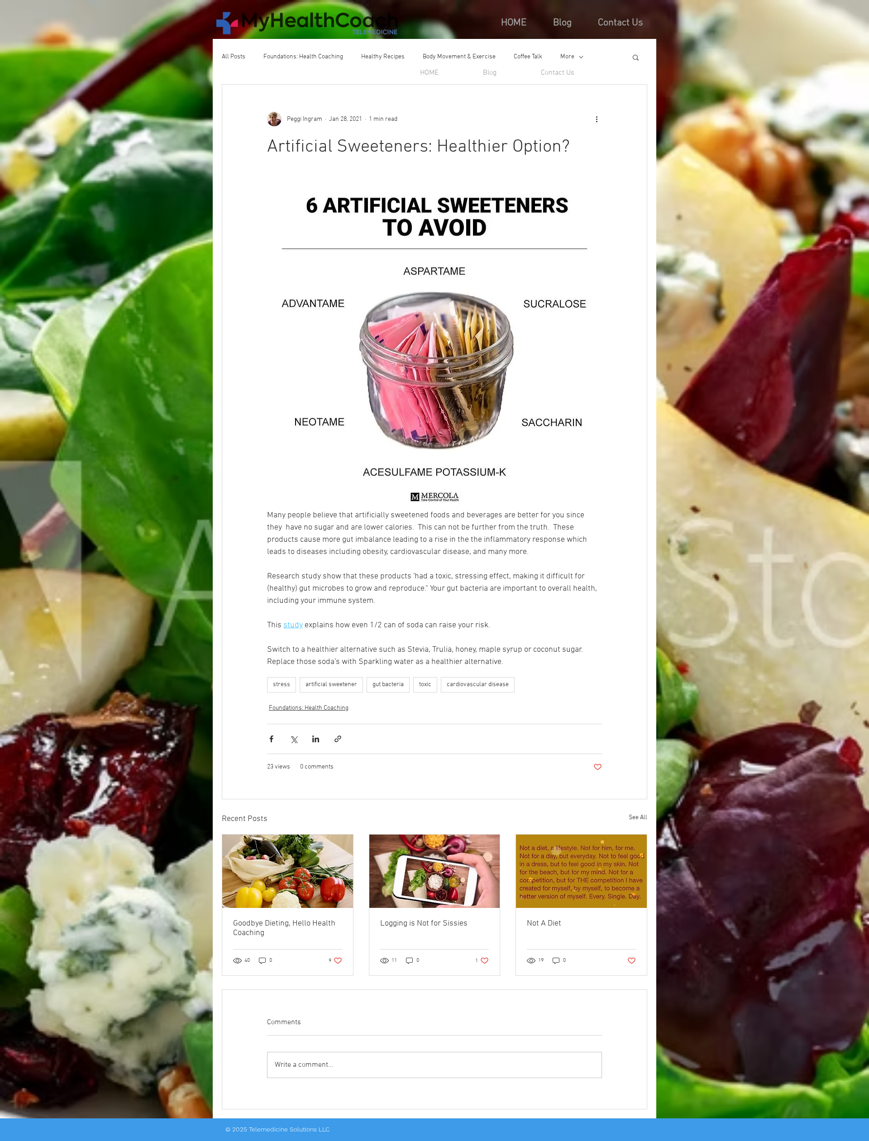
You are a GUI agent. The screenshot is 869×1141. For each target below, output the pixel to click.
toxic (425, 684)
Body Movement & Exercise (459, 57)
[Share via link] (338, 739)
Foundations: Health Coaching (303, 57)
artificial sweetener (331, 684)
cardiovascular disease (478, 684)
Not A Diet (544, 923)
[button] (635, 57)
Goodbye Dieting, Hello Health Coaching (284, 928)
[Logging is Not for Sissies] (434, 871)
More (567, 57)
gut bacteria (388, 684)
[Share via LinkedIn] (315, 739)
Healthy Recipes (383, 57)
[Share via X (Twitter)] (293, 739)
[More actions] (596, 119)
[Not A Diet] (581, 871)
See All (638, 817)
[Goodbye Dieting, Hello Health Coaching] (287, 871)
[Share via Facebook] (271, 739)
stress (281, 684)
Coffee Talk (528, 57)
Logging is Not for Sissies (424, 923)
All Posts (233, 57)
